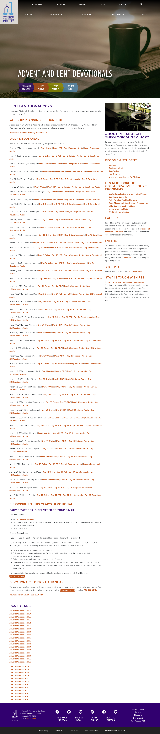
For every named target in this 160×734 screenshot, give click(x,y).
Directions (138, 715)
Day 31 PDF (60, 371)
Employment (138, 718)
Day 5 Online (43, 179)
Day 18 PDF (57, 270)
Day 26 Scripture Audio (75, 332)
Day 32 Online (45, 379)
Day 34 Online (49, 394)
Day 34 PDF (63, 394)
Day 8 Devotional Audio (89, 199)
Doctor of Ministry (117, 168)
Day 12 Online (46, 227)
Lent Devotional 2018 (18, 687)
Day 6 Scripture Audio (67, 186)
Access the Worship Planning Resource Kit (28, 132)
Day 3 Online (45, 163)
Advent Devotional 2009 (20, 658)
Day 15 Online (43, 247)
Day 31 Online (48, 371)
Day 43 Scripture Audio (71, 464)
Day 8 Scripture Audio (68, 199)
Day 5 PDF (55, 179)
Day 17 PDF (60, 262)
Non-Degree (114, 174)
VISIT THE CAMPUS (110, 719)
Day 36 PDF (61, 409)
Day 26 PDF (57, 332)
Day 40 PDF (61, 440)
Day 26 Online (44, 332)
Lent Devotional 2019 (18, 684)
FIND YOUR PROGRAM (62, 719)
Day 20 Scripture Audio (74, 286)
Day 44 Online (48, 471)
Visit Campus (55, 87)
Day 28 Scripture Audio (73, 348)
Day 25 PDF (57, 324)
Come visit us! (135, 271)
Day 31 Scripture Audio (77, 371)
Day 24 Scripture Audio (84, 317)
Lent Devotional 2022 (19, 675)
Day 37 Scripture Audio (84, 417)
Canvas (123, 4)
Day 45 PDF (61, 479)
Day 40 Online (48, 440)
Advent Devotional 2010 (20, 655)
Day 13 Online (45, 235)
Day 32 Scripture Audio (75, 379)
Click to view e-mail (17, 576)
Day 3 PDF (57, 163)
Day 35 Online (52, 402)
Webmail (82, 4)
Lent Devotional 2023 (19, 672)
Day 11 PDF (60, 219)
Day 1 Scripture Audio (73, 148)
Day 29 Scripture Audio (77, 355)
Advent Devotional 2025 (20, 610)
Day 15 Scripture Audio (72, 247)
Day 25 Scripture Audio (74, 324)
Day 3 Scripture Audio (73, 163)
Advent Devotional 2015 (20, 640)
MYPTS (103, 4)
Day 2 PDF (56, 155)
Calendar (60, 4)
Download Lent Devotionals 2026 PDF (26, 594)
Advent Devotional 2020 (20, 625)
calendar (127, 257)
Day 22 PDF (58, 301)
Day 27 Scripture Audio (73, 340)
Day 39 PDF (57, 433)
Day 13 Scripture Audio (74, 235)
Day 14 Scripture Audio (69, 242)
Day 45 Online (48, 479)
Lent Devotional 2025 (19, 666)
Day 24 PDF (67, 317)
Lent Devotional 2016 (18, 693)
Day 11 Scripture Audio (76, 219)
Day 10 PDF (60, 211)
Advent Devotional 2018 (20, 631)
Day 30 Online (43, 363)
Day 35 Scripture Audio (82, 402)
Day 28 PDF (56, 348)
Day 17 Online (47, 262)
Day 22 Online (44, 301)
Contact (138, 712)
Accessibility (73, 731)
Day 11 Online (47, 219)
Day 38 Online (42, 425)
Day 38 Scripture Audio (73, 425)
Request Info (70, 87)
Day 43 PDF (54, 464)
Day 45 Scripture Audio (79, 479)
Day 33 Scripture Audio (79, 386)
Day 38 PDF (56, 425)
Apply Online (41, 87)
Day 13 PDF (58, 235)
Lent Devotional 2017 (18, 690)
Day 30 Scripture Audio (73, 363)
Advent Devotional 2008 (20, 661)
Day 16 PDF (57, 255)
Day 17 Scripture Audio (77, 262)
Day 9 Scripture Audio (73, 204)
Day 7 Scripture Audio (80, 191)
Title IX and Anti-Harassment (115, 731)
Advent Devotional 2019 (20, 628)
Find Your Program (26, 87)
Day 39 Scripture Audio (75, 433)
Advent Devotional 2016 (20, 637)
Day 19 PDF (57, 278)
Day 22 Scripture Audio (75, 301)
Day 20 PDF (57, 286)
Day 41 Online (48, 448)
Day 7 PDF (64, 191)
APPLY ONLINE (94, 719)
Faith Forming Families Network (123, 200)
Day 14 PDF (52, 242)
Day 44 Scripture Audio (79, 471)
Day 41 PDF (61, 448)
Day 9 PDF (57, 204)
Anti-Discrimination (91, 731)
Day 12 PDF (59, 227)
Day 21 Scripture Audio (74, 293)
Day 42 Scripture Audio (77, 456)
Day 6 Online (40, 186)
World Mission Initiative (119, 211)
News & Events (138, 709)
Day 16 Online (44, 255)
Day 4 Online (48, 171)
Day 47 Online (43, 495)
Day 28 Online (43, 348)
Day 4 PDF (60, 171)
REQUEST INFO (78, 719)
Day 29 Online (46, 355)
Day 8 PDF (52, 199)
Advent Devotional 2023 (20, 616)
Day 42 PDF (59, 456)
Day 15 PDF (55, 247)
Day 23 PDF (59, 309)
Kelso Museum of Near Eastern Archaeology (128, 202)
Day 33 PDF (61, 386)
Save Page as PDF (138, 721)
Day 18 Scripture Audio (74, 270)
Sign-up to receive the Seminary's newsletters (125, 282)
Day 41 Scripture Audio (78, 448)
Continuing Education (118, 196)
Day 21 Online (44, 293)
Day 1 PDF (57, 148)
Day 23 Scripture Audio (76, 309)
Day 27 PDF (56, 340)
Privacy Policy (43, 731)
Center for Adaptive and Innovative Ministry (128, 193)
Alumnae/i (37, 4)
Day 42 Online (46, 456)
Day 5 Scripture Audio (71, 179)
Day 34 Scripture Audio (80, 394)
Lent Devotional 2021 (18, 678)
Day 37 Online (54, 417)
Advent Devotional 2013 (20, 646)
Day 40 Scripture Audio (78, 440)
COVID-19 (59, 731)
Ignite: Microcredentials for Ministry (124, 177)
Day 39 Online (44, 433)
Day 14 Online (39, 242)
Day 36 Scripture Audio (78, 409)
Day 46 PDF (59, 487)
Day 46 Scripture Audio (76, 487)
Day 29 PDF (59, 355)
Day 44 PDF (62, 471)
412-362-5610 (31, 718)
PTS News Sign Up (25, 519)
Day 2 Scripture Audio (72, 155)
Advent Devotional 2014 (20, 643)
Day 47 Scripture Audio (73, 495)
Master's (112, 165)
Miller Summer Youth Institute (122, 205)
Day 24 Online (54, 317)
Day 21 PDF (57, 293)
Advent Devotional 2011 (19, 652)
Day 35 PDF (65, 402)
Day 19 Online (45, 278)
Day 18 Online (44, 270)
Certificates (114, 171)
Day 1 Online (46, 148)
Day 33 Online (48, 386)
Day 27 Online (43, 340)
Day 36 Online (48, 409)
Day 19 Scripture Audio (74, 278)
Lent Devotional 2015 (18, 696)
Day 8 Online (40, 199)
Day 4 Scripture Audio (76, 171)
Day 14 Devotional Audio (91, 242)
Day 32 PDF (58, 379)
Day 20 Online (44, 286)
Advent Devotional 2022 (20, 619)
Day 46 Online (46, 487)
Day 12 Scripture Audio (76, 227)
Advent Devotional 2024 (20, 613)
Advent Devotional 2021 (20, 622)
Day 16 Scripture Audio (74, 255)
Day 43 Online (41, 464)
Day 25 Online (44, 324)
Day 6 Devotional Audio (89, 186)
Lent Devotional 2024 (19, 669)
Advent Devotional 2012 (20, 649)
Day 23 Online (45, 309)
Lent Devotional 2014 (18, 699)
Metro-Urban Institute (118, 208)
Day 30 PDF (56, 363)
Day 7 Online (52, 191)
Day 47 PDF (56, 495)
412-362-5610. (90, 590)
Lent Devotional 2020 (19, 681)
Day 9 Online (45, 204)
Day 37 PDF (67, 417)
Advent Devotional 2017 (20, 634)
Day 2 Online (44, 155)
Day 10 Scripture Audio (76, 211)
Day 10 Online (47, 211)
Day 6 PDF (52, 186)
